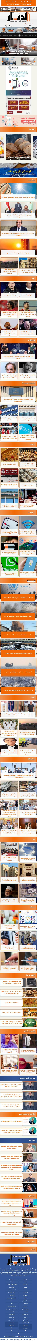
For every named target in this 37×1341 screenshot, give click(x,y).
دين (34, 839)
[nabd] (18, 1)
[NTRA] (18, 80)
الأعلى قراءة (30, 975)
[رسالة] (18, 170)
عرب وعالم (31, 580)
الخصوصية (11, 1325)
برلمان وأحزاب (25, 1301)
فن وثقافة (16, 35)
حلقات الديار (11, 1287)
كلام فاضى (11, 1312)
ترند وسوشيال (29, 1031)
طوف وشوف (25, 1320)
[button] (3, 48)
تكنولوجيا (31, 512)
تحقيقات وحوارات (28, 383)
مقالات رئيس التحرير (7, 35)
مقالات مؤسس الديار (27, 1114)
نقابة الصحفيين (11, 1320)
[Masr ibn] (18, 104)
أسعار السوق (11, 1314)
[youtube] (24, 1)
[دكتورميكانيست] (18, 30)
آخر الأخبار (31, 1196)
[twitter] (27, 1)
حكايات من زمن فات (12, 1298)
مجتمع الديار (25, 1314)
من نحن (12, 1322)
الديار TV (32, 129)
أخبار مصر (31, 35)
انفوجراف (25, 1312)
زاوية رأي (32, 1140)
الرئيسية (25, 1279)
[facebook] (30, 1)
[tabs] (6, 1)
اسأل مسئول (25, 1322)
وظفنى (25, 1317)
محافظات (31, 759)
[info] (9, 1)
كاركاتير (25, 1306)
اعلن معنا (25, 1325)
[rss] (15, 1)
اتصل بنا (25, 1328)
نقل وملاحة (11, 1317)
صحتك (32, 907)
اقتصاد (32, 445)
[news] (21, 1)
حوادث (21, 35)
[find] (12, 1)
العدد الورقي (12, 1295)
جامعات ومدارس (12, 1306)
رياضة (26, 35)
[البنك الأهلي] (18, 9)
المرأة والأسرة (11, 1292)
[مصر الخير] (18, 121)
